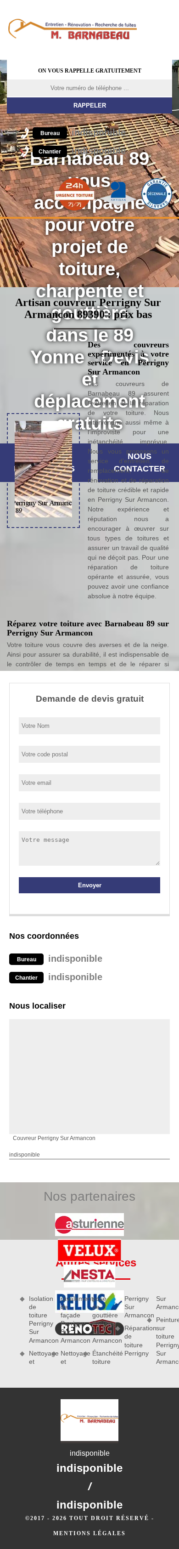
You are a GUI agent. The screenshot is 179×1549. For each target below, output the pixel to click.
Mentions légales (89, 1533)
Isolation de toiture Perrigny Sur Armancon (37, 1319)
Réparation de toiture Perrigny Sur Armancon (148, 1326)
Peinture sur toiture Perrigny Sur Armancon (164, 1340)
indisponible (83, 132)
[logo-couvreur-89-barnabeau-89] (72, 30)
